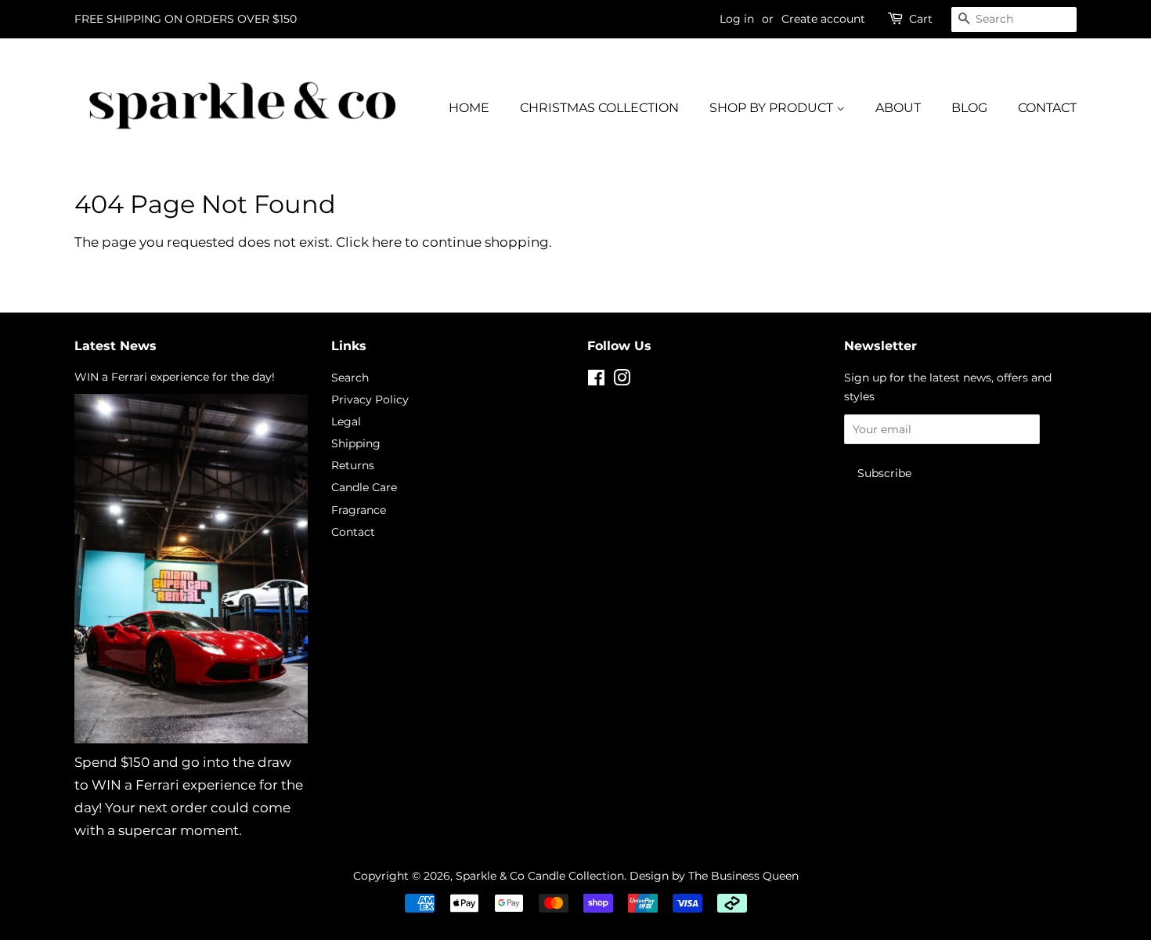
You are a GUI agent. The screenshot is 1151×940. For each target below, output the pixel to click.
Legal (346, 421)
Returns (352, 465)
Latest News (115, 345)
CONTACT (1047, 107)
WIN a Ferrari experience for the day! (174, 377)
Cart (921, 19)
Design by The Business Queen (712, 876)
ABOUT (898, 107)
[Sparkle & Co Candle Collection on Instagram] (621, 381)
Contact (353, 532)
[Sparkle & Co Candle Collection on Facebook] (596, 381)
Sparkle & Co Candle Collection (540, 876)
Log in (737, 19)
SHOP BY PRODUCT (772, 107)
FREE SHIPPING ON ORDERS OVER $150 (185, 19)
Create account (823, 19)
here (387, 242)
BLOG (969, 107)
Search (350, 378)
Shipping (356, 443)
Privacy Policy (370, 399)
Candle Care (364, 487)
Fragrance (358, 510)
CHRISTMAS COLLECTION (599, 107)
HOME (469, 107)
